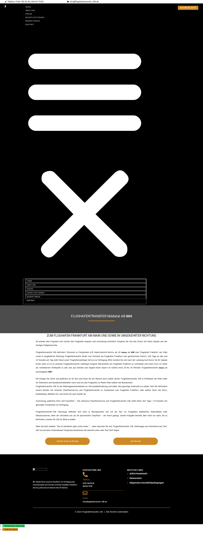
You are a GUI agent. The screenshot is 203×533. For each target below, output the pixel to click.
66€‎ (129, 316)
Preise (28, 14)
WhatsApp (20, 526)
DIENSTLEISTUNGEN (34, 17)
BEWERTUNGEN (32, 21)
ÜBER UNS (30, 10)
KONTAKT (29, 24)
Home (28, 7)
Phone (15, 529)
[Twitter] (43, 495)
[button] (84, 152)
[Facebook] (36, 495)
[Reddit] (50, 495)
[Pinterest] (57, 495)
